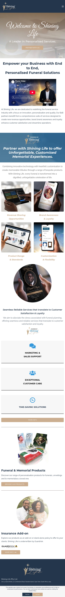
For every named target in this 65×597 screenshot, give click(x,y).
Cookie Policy (32, 590)
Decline (27, 594)
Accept (38, 594)
